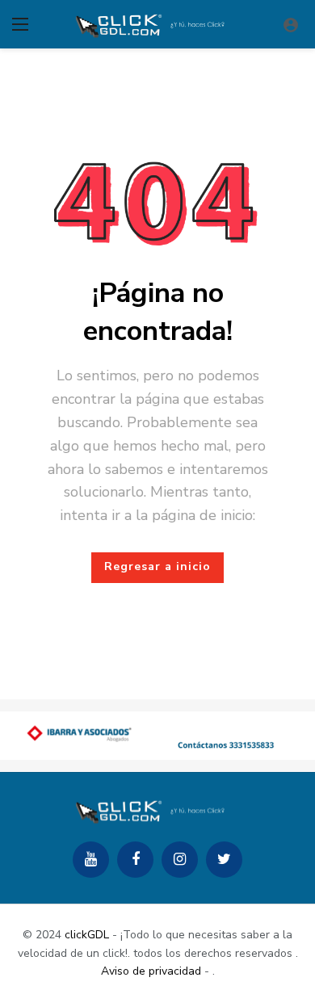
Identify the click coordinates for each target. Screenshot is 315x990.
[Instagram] (180, 859)
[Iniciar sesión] (291, 24)
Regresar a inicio (157, 566)
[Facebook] (135, 859)
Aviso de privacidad (151, 971)
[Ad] (157, 735)
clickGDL (87, 934)
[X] (224, 859)
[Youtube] (91, 859)
